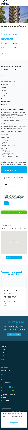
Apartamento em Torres (12, 291)
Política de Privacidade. (10, 418)
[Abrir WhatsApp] (25, 427)
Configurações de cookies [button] (14, 421)
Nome (5, 178)
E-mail (5, 184)
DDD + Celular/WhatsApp (10, 190)
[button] (24, 2)
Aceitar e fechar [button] (14, 423)
